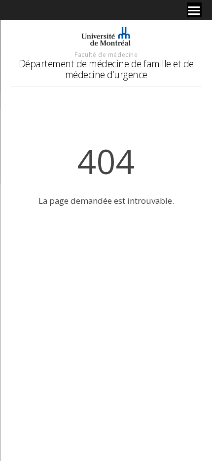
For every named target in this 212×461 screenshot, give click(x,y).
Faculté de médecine (106, 54)
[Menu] (194, 9)
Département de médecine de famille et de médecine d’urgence (106, 69)
